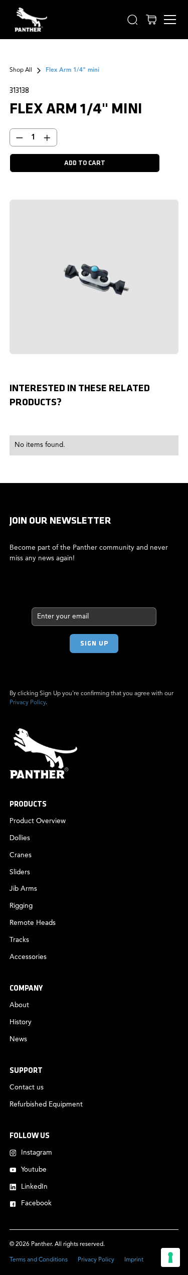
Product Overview (38, 821)
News (18, 1039)
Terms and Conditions (39, 1260)
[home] (28, 20)
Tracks (19, 940)
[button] (132, 19)
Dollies (20, 838)
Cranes (21, 855)
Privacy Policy (28, 703)
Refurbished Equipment (46, 1104)
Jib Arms (23, 889)
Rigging (21, 906)
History (21, 1022)
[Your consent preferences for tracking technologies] (170, 1257)
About (19, 1005)
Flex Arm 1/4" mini (72, 70)
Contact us (27, 1087)
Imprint (133, 1260)
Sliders (20, 872)
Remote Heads (33, 923)
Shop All (21, 70)
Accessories (28, 957)
